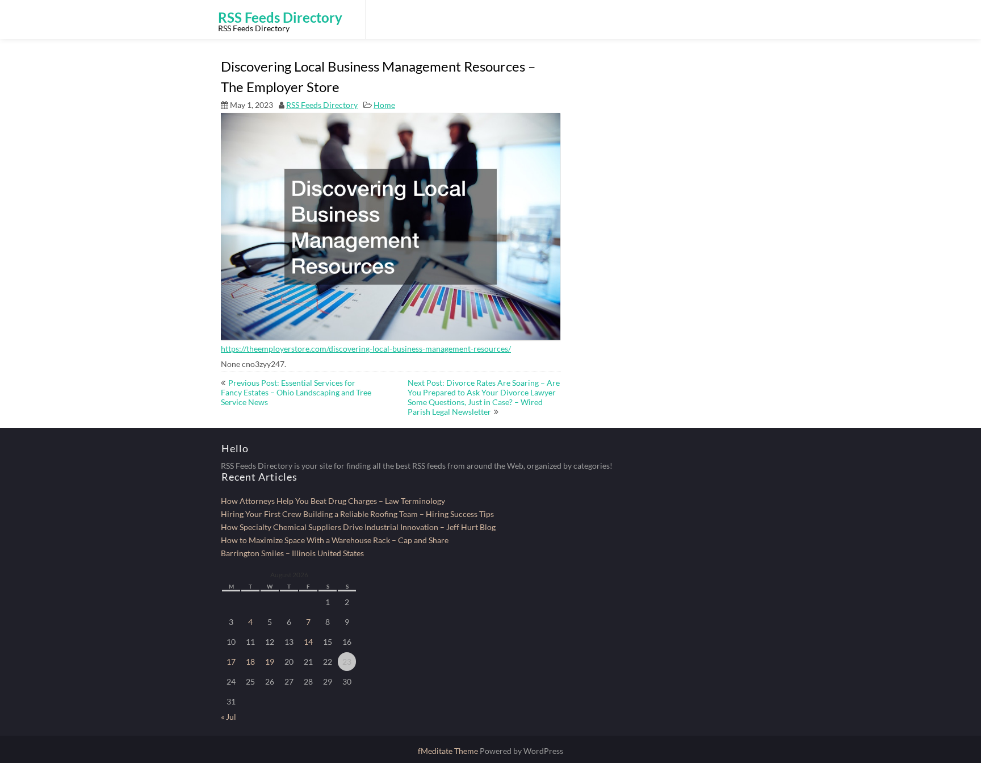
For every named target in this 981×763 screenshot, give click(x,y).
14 (308, 642)
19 (269, 661)
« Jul (228, 717)
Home (384, 105)
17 (231, 661)
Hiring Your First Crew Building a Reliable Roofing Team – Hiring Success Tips (357, 514)
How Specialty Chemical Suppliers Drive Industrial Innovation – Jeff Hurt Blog (358, 527)
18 (250, 661)
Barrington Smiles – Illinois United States (292, 553)
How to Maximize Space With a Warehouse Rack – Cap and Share (334, 540)
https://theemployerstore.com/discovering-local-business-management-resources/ (366, 348)
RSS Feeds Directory (322, 105)
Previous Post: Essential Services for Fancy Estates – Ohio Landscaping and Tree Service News (296, 392)
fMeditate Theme (449, 751)
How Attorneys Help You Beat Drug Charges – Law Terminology (333, 501)
